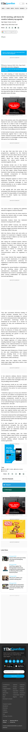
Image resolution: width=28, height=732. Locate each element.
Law (4, 714)
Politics (17, 8)
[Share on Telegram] (15, 28)
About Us (5, 720)
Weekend (5, 706)
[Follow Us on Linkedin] (17, 661)
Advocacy (5, 693)
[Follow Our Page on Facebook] (6, 661)
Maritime (22, 695)
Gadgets (5, 712)
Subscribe (14, 676)
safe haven (4, 471)
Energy (4, 691)
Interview (5, 708)
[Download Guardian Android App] (8, 666)
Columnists (16, 695)
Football (22, 689)
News (3, 8)
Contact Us (12, 722)
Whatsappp (8, 489)
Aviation (5, 686)
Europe (15, 686)
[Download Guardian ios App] (19, 666)
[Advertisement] (14, 295)
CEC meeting (11, 469)
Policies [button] (4, 722)
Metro (12, 8)
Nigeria (15, 697)
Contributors (6, 684)
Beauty (15, 689)
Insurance (22, 693)
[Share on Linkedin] (18, 28)
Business (22, 8)
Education (15, 691)
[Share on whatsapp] (12, 28)
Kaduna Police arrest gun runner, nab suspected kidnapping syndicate (17, 559)
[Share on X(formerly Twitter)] (9, 28)
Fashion (22, 686)
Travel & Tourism (7, 704)
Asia (4, 697)
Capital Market (7, 689)
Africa (4, 695)
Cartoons (15, 693)
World (21, 697)
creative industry (19, 469)
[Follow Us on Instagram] (14, 661)
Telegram (8, 485)
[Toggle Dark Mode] (22, 3)
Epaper (8, 8)
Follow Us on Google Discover (10, 32)
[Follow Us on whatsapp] (21, 661)
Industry (22, 691)
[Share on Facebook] (6, 28)
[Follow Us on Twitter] (10, 661)
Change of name (7, 716)
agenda (4, 469)
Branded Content (7, 699)
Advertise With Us (14, 720)
